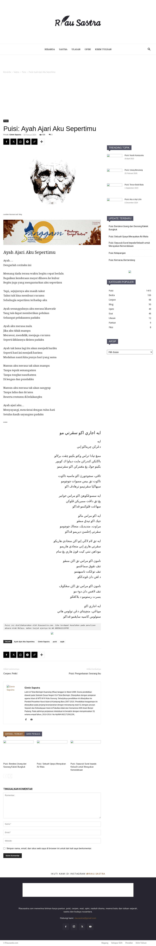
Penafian (129, 943)
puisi (55, 642)
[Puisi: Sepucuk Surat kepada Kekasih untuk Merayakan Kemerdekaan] (86, 750)
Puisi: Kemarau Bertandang (122, 260)
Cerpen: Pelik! (10, 673)
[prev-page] (5, 776)
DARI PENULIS (33, 734)
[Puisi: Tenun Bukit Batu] (114, 188)
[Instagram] (74, 927)
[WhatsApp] (20, 142)
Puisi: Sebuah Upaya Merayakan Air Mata (128, 236)
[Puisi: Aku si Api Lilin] (114, 203)
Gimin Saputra (15, 135)
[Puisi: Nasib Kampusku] (114, 159)
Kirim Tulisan (103, 49)
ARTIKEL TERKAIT (14, 734)
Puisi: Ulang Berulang (134, 170)
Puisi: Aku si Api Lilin (133, 199)
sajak (62, 642)
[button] (149, 49)
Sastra (63, 49)
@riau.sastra (95, 873)
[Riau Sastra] (78, 22)
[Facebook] (6, 142)
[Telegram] (27, 142)
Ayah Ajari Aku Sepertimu (24, 642)
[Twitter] (13, 142)
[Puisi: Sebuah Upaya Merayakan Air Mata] (52, 750)
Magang (104, 943)
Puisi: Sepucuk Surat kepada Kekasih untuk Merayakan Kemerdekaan (83, 767)
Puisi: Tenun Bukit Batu (134, 185)
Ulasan (76, 49)
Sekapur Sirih (116, 943)
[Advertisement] (78, 96)
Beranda (50, 49)
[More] (41, 142)
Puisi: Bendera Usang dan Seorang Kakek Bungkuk (128, 228)
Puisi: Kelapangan (117, 253)
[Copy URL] (34, 142)
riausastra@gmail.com (85, 918)
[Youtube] (90, 927)
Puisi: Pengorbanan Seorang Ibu (85, 673)
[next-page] (10, 776)
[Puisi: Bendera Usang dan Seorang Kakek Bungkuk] (18, 750)
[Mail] (32, 720)
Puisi (24, 72)
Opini (88, 49)
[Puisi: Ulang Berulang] (114, 174)
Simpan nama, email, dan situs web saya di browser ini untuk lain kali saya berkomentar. (49, 848)
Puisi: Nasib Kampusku (134, 155)
